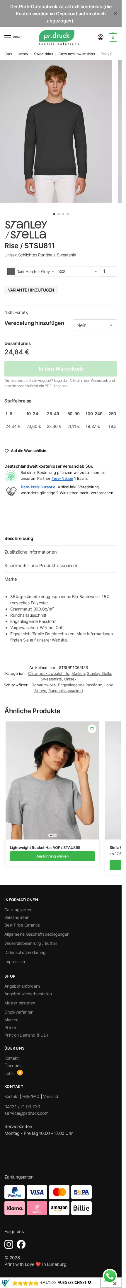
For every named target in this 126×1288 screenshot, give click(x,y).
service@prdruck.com (26, 1113)
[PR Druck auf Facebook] (21, 1244)
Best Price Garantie (22, 924)
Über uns (12, 1065)
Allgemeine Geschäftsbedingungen (36, 934)
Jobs (8, 1073)
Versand (50, 1096)
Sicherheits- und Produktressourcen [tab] (41, 565)
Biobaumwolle (43, 685)
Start (8, 54)
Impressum (14, 961)
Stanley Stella (99, 673)
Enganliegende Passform (80, 685)
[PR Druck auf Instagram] (8, 1244)
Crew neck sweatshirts (77, 54)
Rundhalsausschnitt (65, 690)
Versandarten (16, 917)
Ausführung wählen (52, 856)
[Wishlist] (92, 728)
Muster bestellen (19, 1002)
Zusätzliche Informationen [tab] (30, 552)
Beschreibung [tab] (18, 538)
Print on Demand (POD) (26, 1034)
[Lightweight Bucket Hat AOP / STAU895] (52, 780)
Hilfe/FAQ (31, 1096)
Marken (78, 673)
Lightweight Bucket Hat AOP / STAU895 (45, 847)
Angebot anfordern (22, 985)
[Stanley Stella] (26, 229)
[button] (112, 37)
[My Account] (100, 38)
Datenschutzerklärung (25, 952)
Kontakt (11, 1057)
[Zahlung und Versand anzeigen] (60, 1200)
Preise (10, 1027)
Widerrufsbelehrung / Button (30, 943)
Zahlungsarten (17, 909)
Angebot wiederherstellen (28, 993)
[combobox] (30, 271)
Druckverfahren (18, 1011)
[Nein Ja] (95, 325)
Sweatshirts (43, 54)
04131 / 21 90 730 (22, 1106)
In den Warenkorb (61, 369)
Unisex (23, 54)
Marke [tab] (10, 579)
